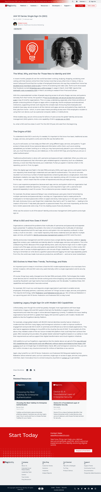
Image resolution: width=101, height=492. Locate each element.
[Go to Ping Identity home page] (11, 6)
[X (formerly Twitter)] (75, 488)
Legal (53, 487)
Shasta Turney (22, 23)
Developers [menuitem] (56, 5)
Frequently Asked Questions (92, 473)
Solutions (45, 468)
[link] (31, 401)
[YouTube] (85, 488)
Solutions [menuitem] (33, 5)
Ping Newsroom (26, 479)
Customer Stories (47, 465)
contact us (65, 358)
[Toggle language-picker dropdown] (77, 1)
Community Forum (89, 468)
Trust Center (25, 477)
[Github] (88, 488)
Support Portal (88, 465)
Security (64, 487)
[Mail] (92, 488)
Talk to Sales (91, 5)
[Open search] (72, 1)
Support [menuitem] (67, 5)
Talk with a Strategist (69, 465)
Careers (24, 474)
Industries (45, 470)
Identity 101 (17, 29)
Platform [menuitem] (23, 5)
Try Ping (80, 5)
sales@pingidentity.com (59, 435)
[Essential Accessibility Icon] (40, 489)
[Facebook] (82, 488)
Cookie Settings (59, 489)
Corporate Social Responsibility (26, 468)
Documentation (88, 470)
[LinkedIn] (78, 488)
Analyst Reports (47, 473)
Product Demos (68, 470)
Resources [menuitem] (44, 5)
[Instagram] (95, 488)
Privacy (58, 487)
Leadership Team (27, 472)
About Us (24, 465)
